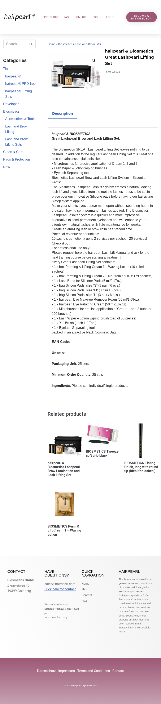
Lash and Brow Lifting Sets (92, 44)
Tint (6, 69)
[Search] (31, 44)
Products (51, 17)
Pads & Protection (16, 159)
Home (52, 44)
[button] (93, 60)
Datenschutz (47, 671)
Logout (111, 17)
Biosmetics (11, 111)
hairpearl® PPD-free (20, 83)
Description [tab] (62, 113)
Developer (11, 104)
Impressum (66, 671)
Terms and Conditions (93, 671)
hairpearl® (13, 76)
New (6, 167)
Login (96, 17)
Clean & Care (13, 152)
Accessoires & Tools (20, 119)
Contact (81, 17)
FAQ (66, 17)
